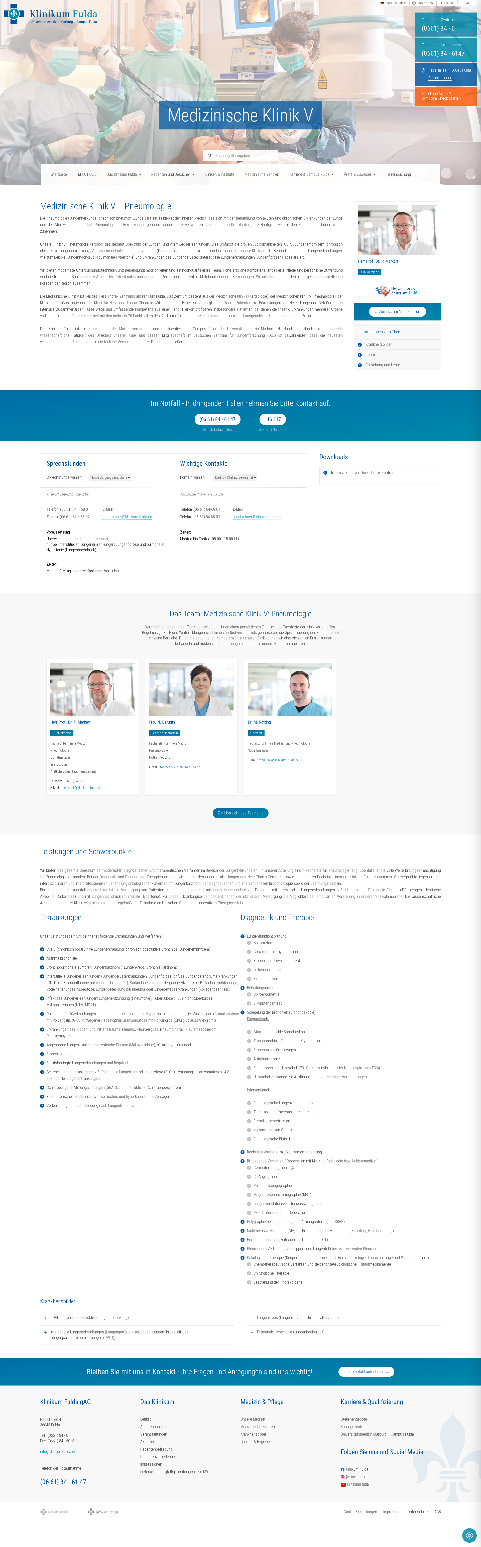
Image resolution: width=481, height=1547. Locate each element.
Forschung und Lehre (383, 365)
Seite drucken (426, 3)
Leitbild (146, 1419)
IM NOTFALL (86, 174)
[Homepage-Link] (50, 14)
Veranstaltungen (153, 1434)
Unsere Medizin (253, 1419)
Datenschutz (418, 1511)
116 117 (273, 419)
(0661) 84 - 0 (438, 28)
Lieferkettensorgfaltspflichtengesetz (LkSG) (175, 1471)
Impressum (392, 1511)
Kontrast (449, 3)
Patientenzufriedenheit (158, 1456)
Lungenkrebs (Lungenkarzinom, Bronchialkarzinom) (298, 1317)
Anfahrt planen (440, 77)
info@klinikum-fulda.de (58, 1451)
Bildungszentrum (354, 1426)
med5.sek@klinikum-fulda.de (81, 788)
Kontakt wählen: (192, 477)
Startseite (59, 174)
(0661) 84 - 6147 (443, 53)
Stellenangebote (354, 1419)
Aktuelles (147, 1441)
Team (370, 354)
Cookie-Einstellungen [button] (360, 1511)
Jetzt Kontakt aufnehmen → (366, 1371)
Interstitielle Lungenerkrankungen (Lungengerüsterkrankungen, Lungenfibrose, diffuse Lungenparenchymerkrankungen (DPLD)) (119, 1335)
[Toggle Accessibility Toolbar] (469, 1535)
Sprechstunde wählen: (64, 477)
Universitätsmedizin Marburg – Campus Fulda (377, 1434)
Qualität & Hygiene (255, 1441)
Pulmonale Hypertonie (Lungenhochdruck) (290, 1332)
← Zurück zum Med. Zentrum (397, 311)
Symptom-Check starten (441, 98)
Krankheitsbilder (379, 344)
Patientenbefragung (156, 1449)
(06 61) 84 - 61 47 (217, 419)
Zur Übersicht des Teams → (241, 813)
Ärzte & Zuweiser (357, 174)
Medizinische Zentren (262, 174)
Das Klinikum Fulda (122, 174)
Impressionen (151, 1464)
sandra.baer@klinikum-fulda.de (127, 516)
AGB (437, 1511)
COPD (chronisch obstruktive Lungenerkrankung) (89, 1317)
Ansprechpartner (154, 1426)
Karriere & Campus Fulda (309, 174)
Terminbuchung (398, 174)
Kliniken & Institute (219, 174)
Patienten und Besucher (170, 174)
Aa (467, 3)
